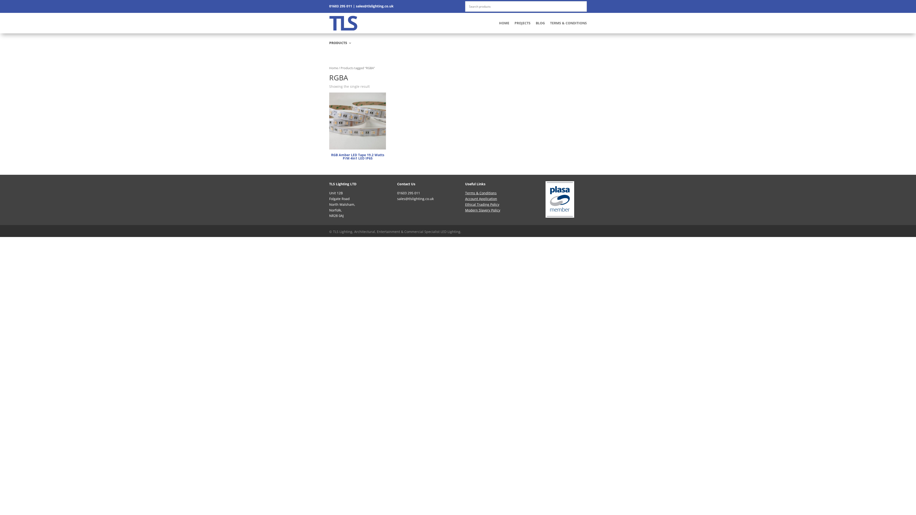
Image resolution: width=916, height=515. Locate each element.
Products (338, 43)
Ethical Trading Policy (482, 204)
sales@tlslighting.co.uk (375, 6)
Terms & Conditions (568, 23)
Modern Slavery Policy (482, 210)
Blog (540, 23)
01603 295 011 (340, 6)
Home (504, 23)
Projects (523, 23)
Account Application (481, 198)
